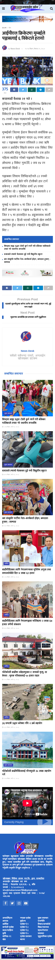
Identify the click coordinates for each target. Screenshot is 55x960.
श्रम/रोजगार (43, 930)
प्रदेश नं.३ (24, 930)
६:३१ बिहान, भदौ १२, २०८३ (11, 727)
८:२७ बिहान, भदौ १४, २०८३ (11, 427)
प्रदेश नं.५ (24, 933)
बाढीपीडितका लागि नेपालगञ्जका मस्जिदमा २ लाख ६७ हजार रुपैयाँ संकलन (27, 623)
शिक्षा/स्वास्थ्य (43, 927)
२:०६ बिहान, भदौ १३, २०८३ (11, 679)
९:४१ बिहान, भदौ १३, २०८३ (11, 526)
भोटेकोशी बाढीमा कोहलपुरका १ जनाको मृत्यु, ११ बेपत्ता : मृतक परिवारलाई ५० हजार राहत (24, 674)
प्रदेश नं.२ (24, 927)
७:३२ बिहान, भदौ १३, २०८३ (11, 628)
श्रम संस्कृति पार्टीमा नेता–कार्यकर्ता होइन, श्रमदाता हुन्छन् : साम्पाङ (27, 260)
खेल (10, 27)
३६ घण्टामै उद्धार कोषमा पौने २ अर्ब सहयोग (22, 723)
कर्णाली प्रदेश (8, 927)
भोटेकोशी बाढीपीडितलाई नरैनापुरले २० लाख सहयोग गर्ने (26, 773)
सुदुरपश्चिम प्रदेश (45, 936)
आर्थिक (6, 563)
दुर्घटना (23, 921)
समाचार (41, 933)
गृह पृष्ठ (4, 27)
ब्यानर (22, 939)
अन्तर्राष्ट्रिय (7, 918)
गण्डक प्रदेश (25, 918)
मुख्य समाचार (8, 413)
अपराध (5, 921)
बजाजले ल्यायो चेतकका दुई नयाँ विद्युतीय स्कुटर (23, 254)
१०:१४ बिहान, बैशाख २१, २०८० (35, 48)
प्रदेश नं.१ (24, 924)
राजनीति (41, 921)
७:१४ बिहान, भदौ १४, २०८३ (11, 474)
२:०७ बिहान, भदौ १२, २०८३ (11, 778)
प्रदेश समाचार (26, 936)
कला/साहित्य (8, 930)
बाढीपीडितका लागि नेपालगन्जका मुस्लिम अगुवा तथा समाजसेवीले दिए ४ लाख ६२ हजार (26, 571)
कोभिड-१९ (7, 936)
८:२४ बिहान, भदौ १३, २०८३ (11, 577)
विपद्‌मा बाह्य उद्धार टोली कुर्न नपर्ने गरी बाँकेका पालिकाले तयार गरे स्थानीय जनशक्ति (27, 247)
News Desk (15, 48)
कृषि (4, 933)
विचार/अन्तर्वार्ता (44, 924)
